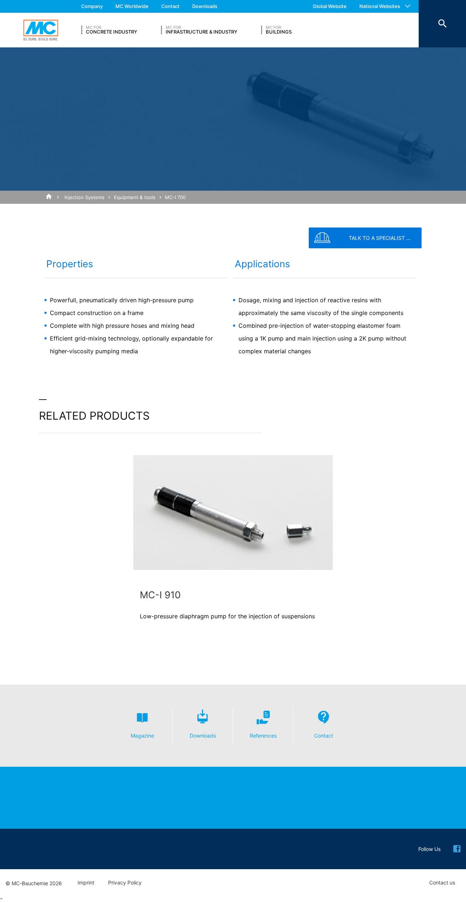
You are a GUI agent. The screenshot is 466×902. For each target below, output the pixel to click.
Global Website (330, 6)
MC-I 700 (175, 197)
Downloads (204, 6)
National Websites (379, 6)
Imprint (86, 882)
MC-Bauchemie (40, 30)
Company (92, 6)
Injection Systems (84, 197)
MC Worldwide (132, 6)
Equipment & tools (134, 197)
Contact (170, 6)
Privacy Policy (125, 882)
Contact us (442, 882)
